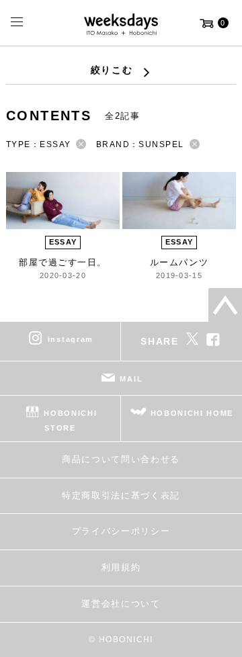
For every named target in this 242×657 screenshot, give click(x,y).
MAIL (131, 379)
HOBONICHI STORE (70, 420)
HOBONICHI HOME (192, 413)
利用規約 (121, 567)
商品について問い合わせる (121, 459)
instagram (70, 339)
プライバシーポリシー (121, 531)
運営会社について (120, 604)
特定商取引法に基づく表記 (121, 495)
